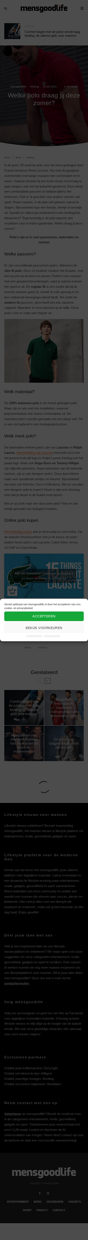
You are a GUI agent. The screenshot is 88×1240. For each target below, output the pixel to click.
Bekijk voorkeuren (44, 628)
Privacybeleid (52, 635)
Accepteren (44, 616)
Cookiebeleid (34, 635)
